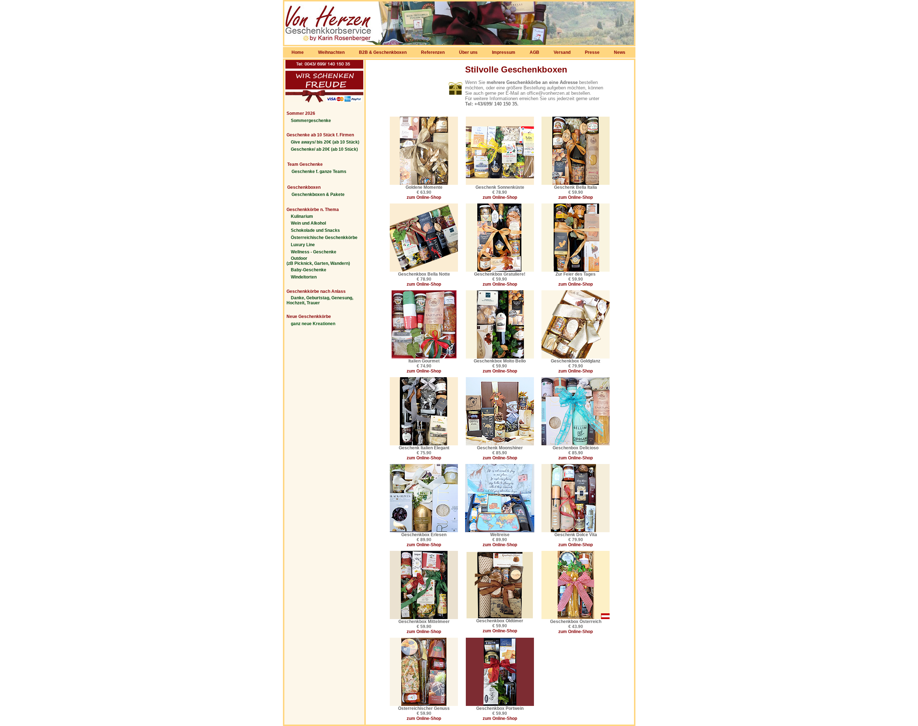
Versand (562, 52)
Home (298, 52)
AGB (534, 52)
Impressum (503, 52)
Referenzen (433, 52)
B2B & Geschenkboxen (383, 52)
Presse (592, 52)
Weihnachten (331, 52)
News (619, 52)
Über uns (468, 52)
